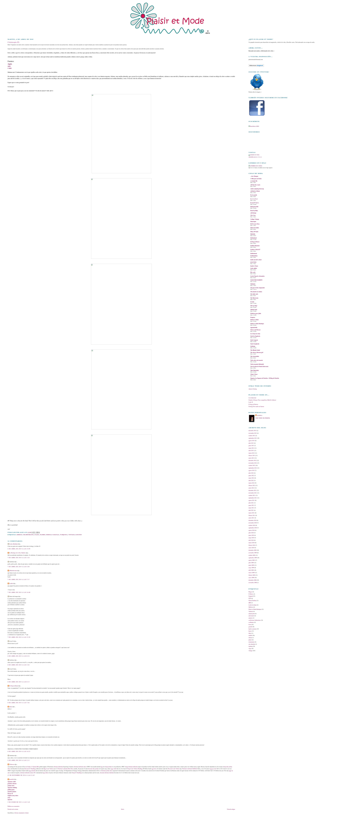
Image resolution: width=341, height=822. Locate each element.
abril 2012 (251, 480)
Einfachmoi (253, 238)
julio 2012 (251, 473)
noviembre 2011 (253, 493)
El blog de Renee (254, 242)
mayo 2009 (251, 567)
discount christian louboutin (107, 773)
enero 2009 (251, 577)
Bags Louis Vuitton (48, 769)
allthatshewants (13, 570)
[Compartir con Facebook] (37, 532)
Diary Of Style (254, 232)
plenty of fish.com (258, 157)
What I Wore (253, 374)
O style (252, 302)
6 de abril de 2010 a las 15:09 (19, 549)
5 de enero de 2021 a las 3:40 (19, 802)
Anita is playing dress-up (257, 189)
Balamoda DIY (254, 207)
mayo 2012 (251, 478)
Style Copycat (254, 340)
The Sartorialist (254, 356)
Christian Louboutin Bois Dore (65, 769)
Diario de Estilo (254, 228)
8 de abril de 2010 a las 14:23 (19, 751)
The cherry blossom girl (256, 352)
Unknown (11, 764)
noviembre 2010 (253, 523)
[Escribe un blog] (34, 532)
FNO (250, 598)
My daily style (254, 294)
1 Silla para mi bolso (256, 179)
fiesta (250, 624)
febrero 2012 (252, 485)
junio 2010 (251, 535)
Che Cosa (252, 215)
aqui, (9, 66)
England (251, 596)
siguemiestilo (253, 327)
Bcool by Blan (254, 210)
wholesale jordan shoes (106, 770)
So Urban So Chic (255, 334)
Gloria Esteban (252, 600)
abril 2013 (251, 450)
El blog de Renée (13, 686)
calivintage (253, 213)
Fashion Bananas (254, 246)
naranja (55, 535)
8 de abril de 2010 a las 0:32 (18, 656)
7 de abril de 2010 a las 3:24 (18, 557)
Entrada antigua (231, 809)
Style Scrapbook (254, 344)
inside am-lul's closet (256, 260)
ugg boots (153, 769)
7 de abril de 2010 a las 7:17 (18, 579)
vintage (71, 535)
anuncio (250, 618)
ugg (102, 766)
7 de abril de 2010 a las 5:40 (18, 566)
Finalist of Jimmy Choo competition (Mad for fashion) (262, 400)
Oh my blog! (253, 306)
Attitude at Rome (255, 191)
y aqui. (10, 68)
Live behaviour (252, 398)
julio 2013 (251, 443)
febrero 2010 (252, 545)
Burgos (250, 592)
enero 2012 (251, 488)
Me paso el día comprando (257, 288)
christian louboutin (58, 766)
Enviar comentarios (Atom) (22, 813)
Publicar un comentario (13, 806)
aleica (10, 706)
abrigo (19, 535)
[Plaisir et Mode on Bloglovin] (256, 66)
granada (250, 626)
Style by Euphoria (255, 336)
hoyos (250, 631)
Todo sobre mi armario (256, 360)
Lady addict (253, 268)
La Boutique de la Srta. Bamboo (17, 553)
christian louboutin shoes (80, 766)
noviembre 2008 (253, 582)
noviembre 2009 (253, 553)
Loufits (11, 583)
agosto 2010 (252, 530)
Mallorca (251, 607)
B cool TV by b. (254, 203)
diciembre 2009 (252, 550)
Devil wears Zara (254, 224)
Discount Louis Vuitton (173, 769)
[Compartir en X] (35, 532)
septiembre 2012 (253, 468)
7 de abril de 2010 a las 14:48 (19, 592)
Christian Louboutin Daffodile (189, 769)
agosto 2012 (252, 470)
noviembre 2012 (253, 463)
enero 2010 (251, 547)
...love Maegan (254, 176)
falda (37, 535)
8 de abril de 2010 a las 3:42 (18, 665)
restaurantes (251, 642)
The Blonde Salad (255, 350)
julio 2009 (251, 562)
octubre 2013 (252, 435)
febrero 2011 (252, 515)
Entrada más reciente (13, 809)
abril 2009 (251, 570)
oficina (250, 637)
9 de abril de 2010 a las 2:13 (18, 760)
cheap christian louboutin (131, 766)
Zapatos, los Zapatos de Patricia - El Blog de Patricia (264, 378)
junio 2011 (251, 505)
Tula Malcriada (254, 370)
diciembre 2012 (252, 460)
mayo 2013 (251, 448)
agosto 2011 (252, 500)
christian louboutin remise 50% (28, 773)
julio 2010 (251, 533)
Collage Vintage (254, 219)
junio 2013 (251, 445)
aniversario (251, 616)
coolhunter (251, 622)
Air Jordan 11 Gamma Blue (32, 766)
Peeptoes (252, 317)
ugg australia (32, 770)
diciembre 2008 (252, 580)
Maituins (252, 284)
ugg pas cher (213, 769)
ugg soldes (45, 773)
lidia (250, 633)
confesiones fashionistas (254, 620)
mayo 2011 (251, 508)
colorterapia (28, 535)
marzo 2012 (252, 483)
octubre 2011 (252, 495)
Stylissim (252, 346)
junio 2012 (251, 475)
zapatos (78, 535)
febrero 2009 (252, 575)
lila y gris (252, 272)
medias (49, 535)
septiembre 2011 (253, 498)
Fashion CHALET (255, 249)
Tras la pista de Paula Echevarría (259, 366)
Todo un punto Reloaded (257, 364)
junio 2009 (251, 565)
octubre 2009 (252, 555)
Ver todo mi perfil (262, 418)
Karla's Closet (254, 266)
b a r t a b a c (254, 199)
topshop (250, 646)
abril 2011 (251, 510)
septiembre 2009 (253, 558)
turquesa (64, 535)
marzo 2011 (252, 513)
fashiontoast (253, 253)
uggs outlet (113, 769)
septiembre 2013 (253, 438)
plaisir (250, 640)
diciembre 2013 (252, 430)
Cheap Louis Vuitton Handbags (135, 769)
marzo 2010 (252, 543)
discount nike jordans (93, 769)
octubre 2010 (252, 525)
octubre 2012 (252, 465)
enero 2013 (251, 458)
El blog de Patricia (253, 404)
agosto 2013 (252, 440)
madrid (250, 635)
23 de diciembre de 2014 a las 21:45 (21, 775)
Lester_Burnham (13, 544)
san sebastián (252, 644)
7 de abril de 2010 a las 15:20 (19, 637)
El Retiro (251, 594)
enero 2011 (251, 518)
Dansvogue (253, 221)
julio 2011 (251, 503)
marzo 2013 (252, 453)
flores (42, 535)
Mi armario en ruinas (256, 292)
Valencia (251, 611)
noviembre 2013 (253, 433)
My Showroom (254, 298)
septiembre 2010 (253, 528)
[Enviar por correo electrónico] (32, 532)
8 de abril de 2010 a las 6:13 (18, 682)
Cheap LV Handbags (77, 773)
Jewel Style (253, 262)
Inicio (122, 809)
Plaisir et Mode (254, 320)
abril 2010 (251, 540)
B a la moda (253, 195)
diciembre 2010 (252, 520)
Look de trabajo (253, 605)
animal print (252, 613)
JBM (250, 603)
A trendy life (253, 181)
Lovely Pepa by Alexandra (257, 276)
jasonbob (11, 779)
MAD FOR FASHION (256, 280)
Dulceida (252, 234)
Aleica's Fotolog (253, 389)
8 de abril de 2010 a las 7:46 (18, 702)
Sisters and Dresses (255, 330)
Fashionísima (253, 256)
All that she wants (255, 185)
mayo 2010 (251, 538)
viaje (250, 648)
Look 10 (251, 402)
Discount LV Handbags (30, 769)
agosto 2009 (252, 560)
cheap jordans (108, 766)
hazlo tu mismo (252, 629)
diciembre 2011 (252, 490)
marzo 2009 (252, 572)
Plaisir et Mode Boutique (257, 323)
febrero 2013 (252, 455)
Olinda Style (253, 309)
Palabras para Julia (255, 313)
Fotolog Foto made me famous (256, 406)
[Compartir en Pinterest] (39, 532)
